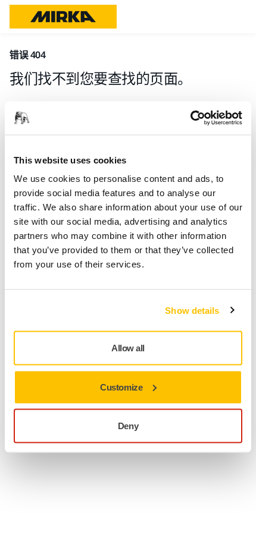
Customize (121, 387)
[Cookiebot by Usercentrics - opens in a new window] (190, 118)
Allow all (128, 348)
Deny (128, 426)
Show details (192, 310)
